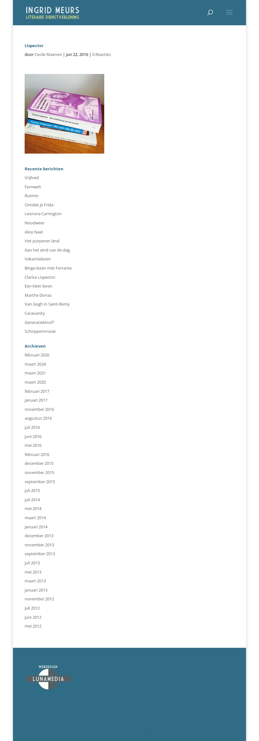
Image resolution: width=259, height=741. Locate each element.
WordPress (183, 733)
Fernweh (33, 187)
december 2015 (39, 463)
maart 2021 (35, 373)
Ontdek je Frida (39, 205)
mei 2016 (33, 445)
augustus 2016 (38, 418)
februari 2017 (37, 391)
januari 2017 (36, 400)
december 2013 (39, 535)
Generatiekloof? (39, 322)
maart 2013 (35, 581)
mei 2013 (33, 572)
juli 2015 (32, 490)
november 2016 (39, 409)
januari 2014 (36, 527)
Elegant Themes (115, 733)
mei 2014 (33, 508)
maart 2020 (35, 382)
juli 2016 (32, 427)
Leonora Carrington (43, 213)
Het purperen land (42, 241)
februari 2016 (37, 454)
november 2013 (39, 545)
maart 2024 (35, 364)
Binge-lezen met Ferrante (48, 268)
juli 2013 (32, 563)
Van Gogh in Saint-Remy (47, 304)
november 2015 (39, 472)
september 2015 (40, 481)
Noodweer (35, 223)
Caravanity (35, 313)
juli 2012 (32, 608)
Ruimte (31, 195)
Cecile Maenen (48, 54)
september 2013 (40, 553)
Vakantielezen (38, 259)
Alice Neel (34, 232)
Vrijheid (32, 177)
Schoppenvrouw (40, 331)
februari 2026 (37, 355)
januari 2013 (36, 590)
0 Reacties (101, 54)
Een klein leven (38, 286)
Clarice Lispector (40, 277)
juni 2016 (33, 436)
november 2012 (39, 599)
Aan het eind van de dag (47, 250)
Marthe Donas (38, 295)
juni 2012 (33, 617)
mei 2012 (33, 626)
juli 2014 (32, 499)
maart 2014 (35, 517)
